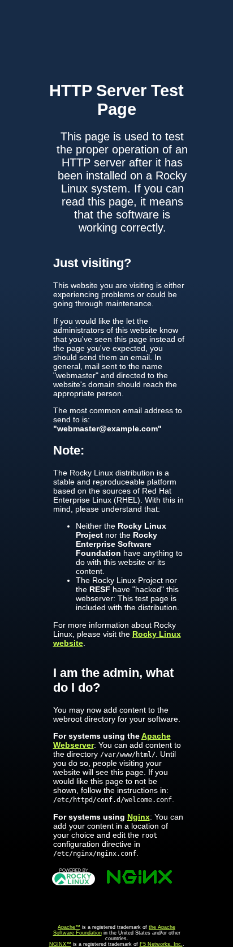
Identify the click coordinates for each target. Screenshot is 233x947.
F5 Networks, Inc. (161, 944)
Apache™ (69, 927)
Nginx (138, 816)
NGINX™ (60, 944)
